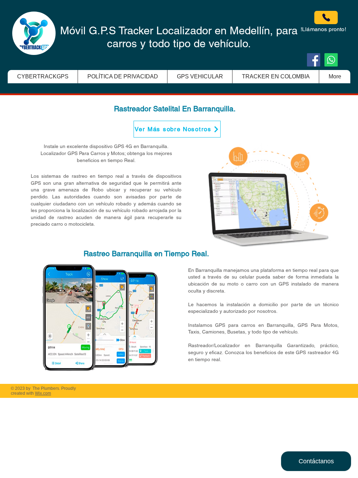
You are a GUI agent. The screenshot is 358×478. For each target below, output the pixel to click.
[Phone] (326, 17)
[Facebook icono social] (313, 59)
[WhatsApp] (331, 59)
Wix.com (43, 393)
